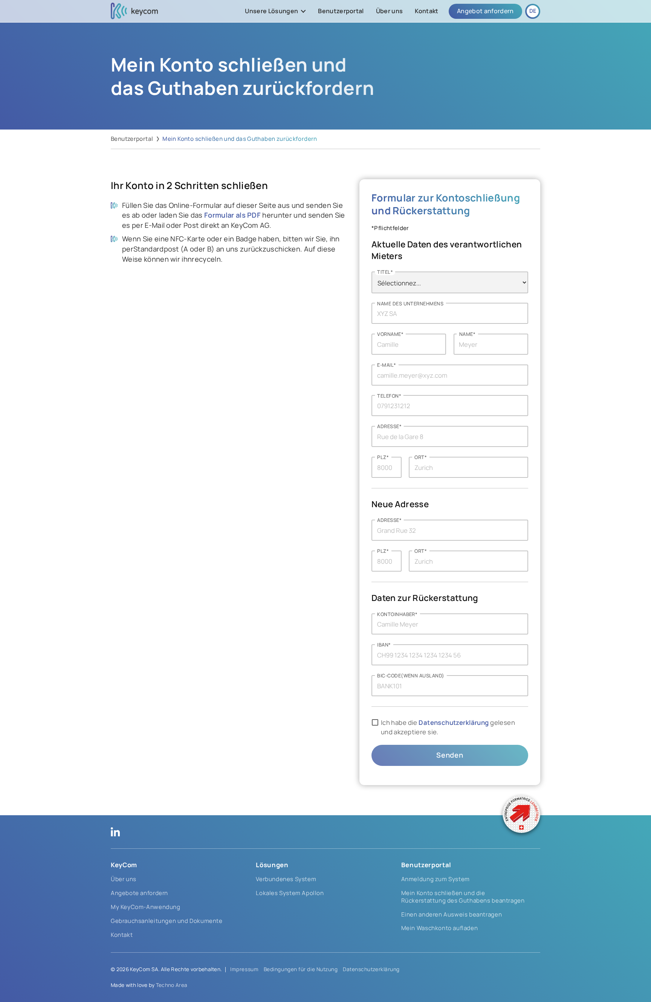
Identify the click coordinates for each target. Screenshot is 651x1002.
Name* (467, 334)
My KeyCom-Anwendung (145, 907)
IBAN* (384, 645)
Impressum (244, 969)
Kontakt (426, 11)
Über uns (389, 11)
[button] (275, 11)
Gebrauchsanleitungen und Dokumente (167, 921)
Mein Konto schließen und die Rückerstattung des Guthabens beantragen (463, 896)
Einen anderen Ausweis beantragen (451, 914)
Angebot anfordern (485, 11)
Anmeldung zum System (435, 879)
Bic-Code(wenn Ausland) (411, 676)
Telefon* (389, 396)
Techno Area (172, 985)
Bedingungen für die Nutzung (301, 969)
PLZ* (383, 457)
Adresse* (389, 427)
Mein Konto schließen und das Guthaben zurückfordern (239, 139)
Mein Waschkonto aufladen (439, 928)
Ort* (420, 457)
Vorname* (390, 334)
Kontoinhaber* (397, 614)
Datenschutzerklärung (454, 722)
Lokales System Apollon (290, 893)
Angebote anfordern (139, 893)
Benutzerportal (341, 11)
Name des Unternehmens (410, 303)
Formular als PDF (232, 215)
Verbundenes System (286, 879)
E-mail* (386, 365)
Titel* (385, 272)
